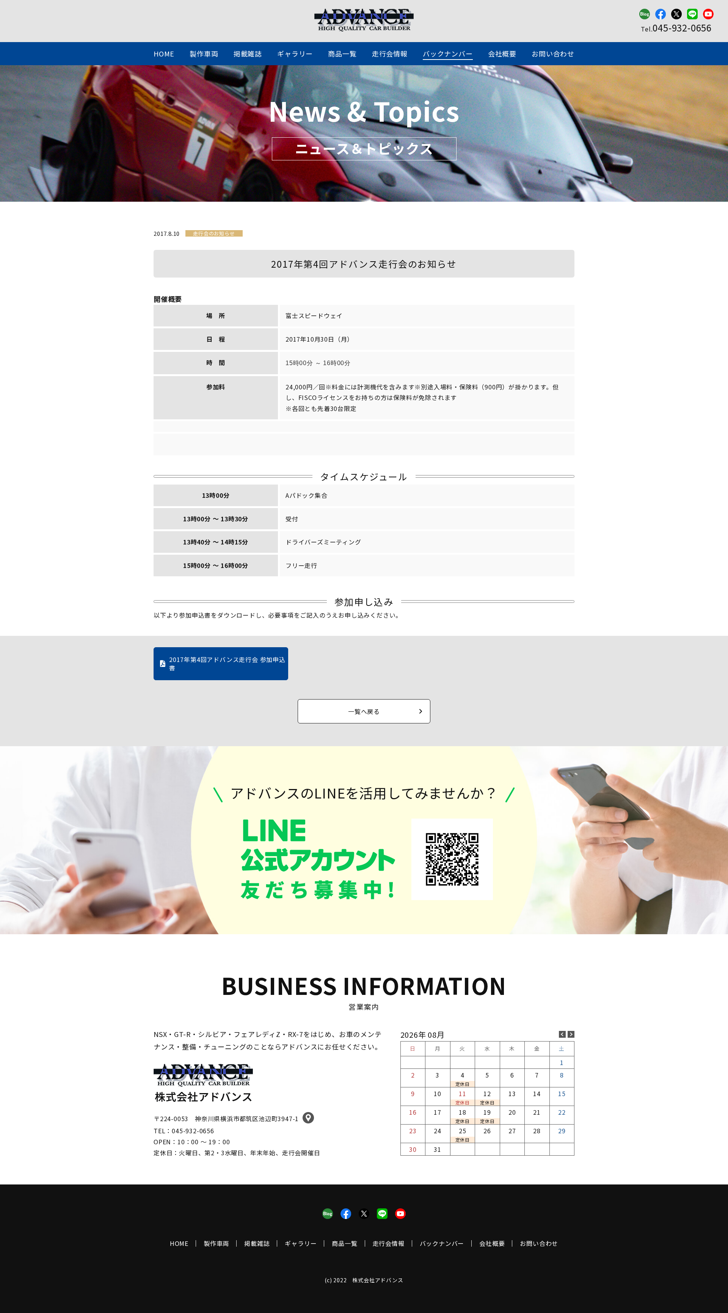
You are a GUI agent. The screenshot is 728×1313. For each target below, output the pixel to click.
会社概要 (502, 53)
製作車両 (204, 53)
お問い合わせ (553, 53)
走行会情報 (390, 53)
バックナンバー (448, 53)
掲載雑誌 (248, 53)
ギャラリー (295, 53)
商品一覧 (342, 53)
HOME (164, 53)
